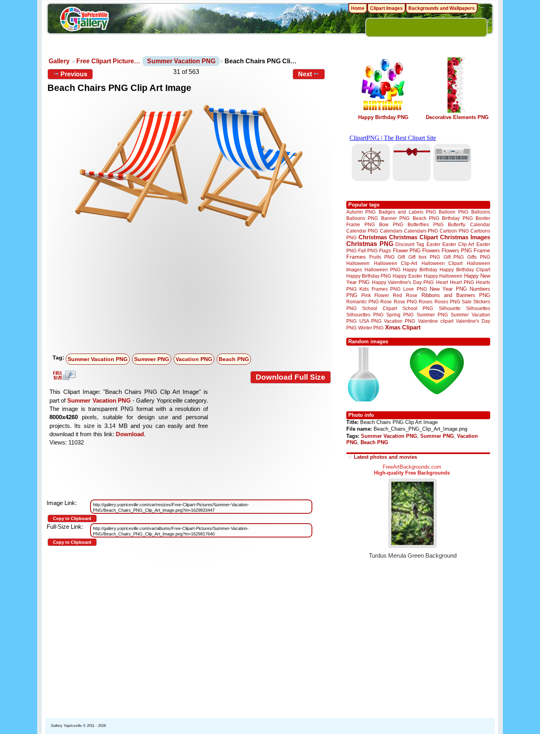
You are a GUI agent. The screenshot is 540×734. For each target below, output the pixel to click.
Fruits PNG (382, 256)
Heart (442, 282)
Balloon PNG (453, 211)
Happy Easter (407, 275)
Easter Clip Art (458, 244)
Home (357, 8)
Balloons (480, 211)
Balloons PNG (362, 218)
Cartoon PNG (454, 230)
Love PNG (415, 289)
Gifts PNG (478, 256)
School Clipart (379, 308)
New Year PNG (448, 289)
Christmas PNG (369, 243)
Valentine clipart (435, 320)
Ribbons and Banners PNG (455, 295)
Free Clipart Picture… (108, 61)
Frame (482, 250)
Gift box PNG (424, 256)
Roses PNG (447, 302)
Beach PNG (234, 359)
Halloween (358, 263)
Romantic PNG (362, 302)
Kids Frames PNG (379, 288)
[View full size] (189, 165)
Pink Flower (375, 295)
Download (130, 434)
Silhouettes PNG (364, 314)
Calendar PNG (362, 230)
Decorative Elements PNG (457, 117)
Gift (401, 256)
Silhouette (450, 308)
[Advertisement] (191, 291)
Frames (356, 257)
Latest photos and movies (385, 457)
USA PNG (370, 320)
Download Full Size (290, 377)
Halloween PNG (382, 269)
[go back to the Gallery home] (84, 20)
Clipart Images (386, 8)
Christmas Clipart (413, 237)
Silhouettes (478, 308)
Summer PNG (151, 359)
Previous (73, 74)
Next (305, 74)
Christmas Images (465, 237)
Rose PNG (405, 302)
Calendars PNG (421, 230)
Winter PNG (370, 327)
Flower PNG (407, 250)
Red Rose (405, 295)
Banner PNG (395, 218)
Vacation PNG (194, 359)
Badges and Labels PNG (407, 211)
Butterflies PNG (426, 224)
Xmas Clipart (403, 327)
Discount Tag (409, 244)
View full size (63, 375)
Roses (425, 302)
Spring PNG (399, 314)
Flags (385, 250)
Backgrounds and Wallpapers (441, 8)
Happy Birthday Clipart (465, 269)
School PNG (417, 308)
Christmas (373, 237)
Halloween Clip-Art (395, 263)
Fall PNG (368, 250)
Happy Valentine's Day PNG (403, 282)
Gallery (59, 61)
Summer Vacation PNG (181, 61)
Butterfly (456, 224)
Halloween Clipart (442, 263)
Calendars (391, 230)
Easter (433, 244)
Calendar (480, 224)
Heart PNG (462, 282)
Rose (386, 302)
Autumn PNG (361, 211)
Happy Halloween (443, 275)
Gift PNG (454, 256)
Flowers (431, 250)
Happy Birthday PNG (383, 117)
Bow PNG (391, 224)
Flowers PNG (457, 250)
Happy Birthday (420, 269)
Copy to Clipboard (72, 518)
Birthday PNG (457, 218)
